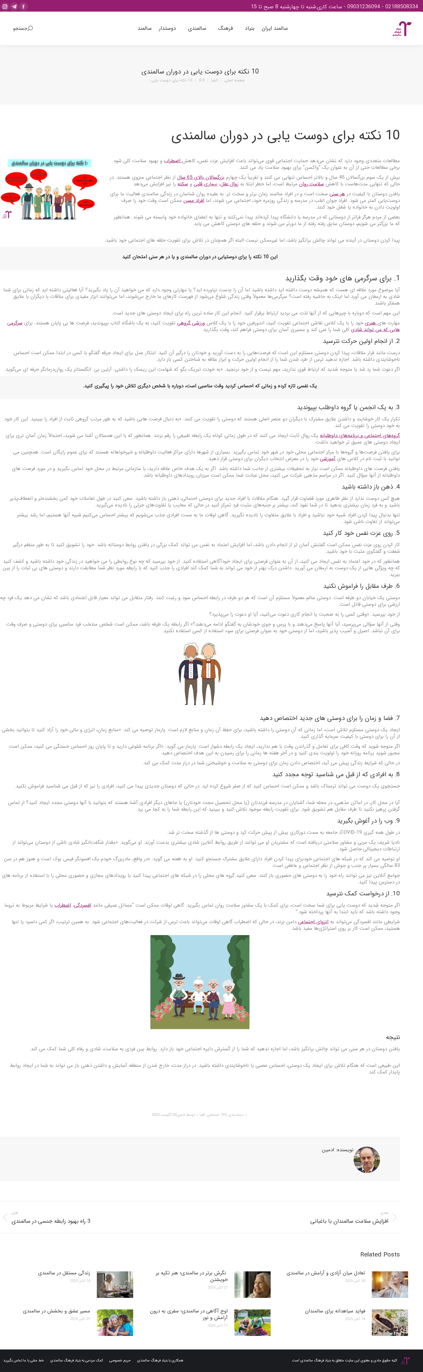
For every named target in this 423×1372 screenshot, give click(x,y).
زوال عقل (229, 184)
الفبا (202, 1115)
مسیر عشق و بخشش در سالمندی (56, 1311)
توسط (185, 1115)
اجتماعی (213, 1115)
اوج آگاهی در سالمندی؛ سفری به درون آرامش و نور (189, 1314)
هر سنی (337, 194)
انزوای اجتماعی (313, 922)
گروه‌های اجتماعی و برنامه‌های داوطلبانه (360, 436)
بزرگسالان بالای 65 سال (200, 177)
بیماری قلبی (205, 184)
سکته (182, 184)
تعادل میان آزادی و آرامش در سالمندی (326, 1273)
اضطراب (173, 161)
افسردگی (82, 905)
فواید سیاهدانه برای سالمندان (335, 1311)
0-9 (223, 1115)
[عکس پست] (390, 1284)
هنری (371, 323)
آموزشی (327, 459)
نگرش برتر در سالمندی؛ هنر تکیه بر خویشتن (192, 1276)
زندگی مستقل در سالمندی (64, 1273)
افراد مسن (193, 201)
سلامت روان (311, 184)
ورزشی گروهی (191, 323)
